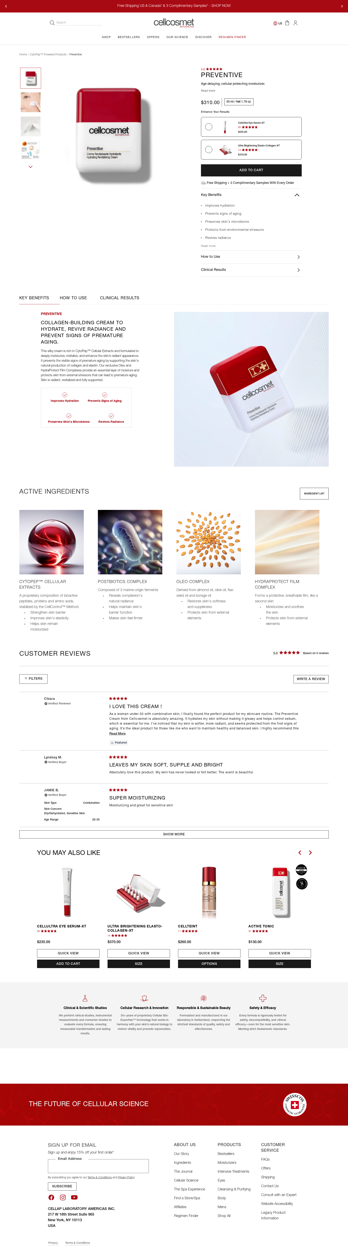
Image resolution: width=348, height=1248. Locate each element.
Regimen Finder (186, 1216)
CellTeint (188, 926)
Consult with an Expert (278, 1195)
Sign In (295, 23)
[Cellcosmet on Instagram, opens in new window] (63, 1197)
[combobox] (79, 23)
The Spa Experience (189, 1189)
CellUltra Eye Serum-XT (61, 926)
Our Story (181, 1154)
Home (23, 54)
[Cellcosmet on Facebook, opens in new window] (51, 1197)
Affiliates (180, 1207)
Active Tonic (261, 926)
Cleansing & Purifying (234, 1189)
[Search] (52, 23)
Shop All (224, 1216)
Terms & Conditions (100, 1177)
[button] (287, 23)
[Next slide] (310, 853)
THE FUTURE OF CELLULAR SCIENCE (89, 1104)
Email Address (70, 1159)
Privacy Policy (126, 1177)
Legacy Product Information (273, 1215)
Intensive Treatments (233, 1172)
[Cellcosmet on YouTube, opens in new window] (74, 1197)
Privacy (53, 1243)
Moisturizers (227, 1163)
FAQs (265, 1160)
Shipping (268, 1177)
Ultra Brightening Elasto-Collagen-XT (135, 929)
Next (31, 171)
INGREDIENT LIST (314, 494)
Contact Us (270, 1186)
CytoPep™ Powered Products (48, 54)
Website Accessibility (277, 1204)
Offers (266, 1168)
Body (222, 1198)
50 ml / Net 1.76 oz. (239, 101)
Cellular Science (186, 1181)
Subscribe (62, 1186)
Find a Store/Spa (187, 1198)
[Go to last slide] (300, 853)
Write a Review (312, 680)
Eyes (221, 1181)
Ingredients (182, 1163)
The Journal (183, 1172)
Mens (222, 1207)
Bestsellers (226, 1154)
